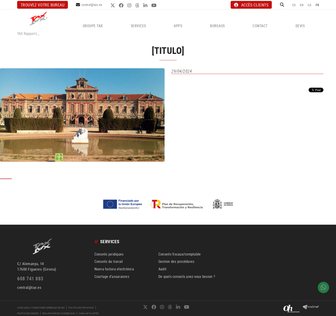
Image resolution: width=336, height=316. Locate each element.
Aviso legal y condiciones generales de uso (41, 307)
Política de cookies (27, 313)
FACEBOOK (122, 5)
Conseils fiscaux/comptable (179, 254)
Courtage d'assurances (111, 276)
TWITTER (113, 5)
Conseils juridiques (109, 254)
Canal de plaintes (89, 313)
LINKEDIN (146, 5)
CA (310, 5)
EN (302, 5)
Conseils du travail (108, 261)
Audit (162, 268)
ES (294, 5)
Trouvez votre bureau (42, 5)
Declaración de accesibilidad (58, 313)
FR (317, 5)
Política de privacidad (81, 307)
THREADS (138, 5)
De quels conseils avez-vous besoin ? (186, 276)
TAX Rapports (27, 33)
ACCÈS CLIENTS (254, 5)
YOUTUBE (154, 5)
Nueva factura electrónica (114, 268)
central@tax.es (91, 4)
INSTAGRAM (130, 5)
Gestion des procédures (176, 261)
